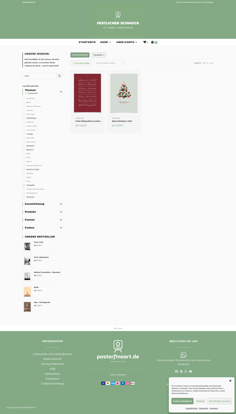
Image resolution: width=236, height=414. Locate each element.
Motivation (30, 146)
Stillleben (29, 173)
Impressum (214, 408)
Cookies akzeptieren (182, 401)
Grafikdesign (31, 118)
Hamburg (29, 122)
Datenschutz (203, 408)
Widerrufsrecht (52, 359)
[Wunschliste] (146, 42)
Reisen (29, 161)
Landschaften (31, 126)
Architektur (30, 98)
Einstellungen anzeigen (219, 401)
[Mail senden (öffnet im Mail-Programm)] (190, 371)
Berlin (28, 102)
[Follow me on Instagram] (186, 371)
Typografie (30, 185)
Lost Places (31, 130)
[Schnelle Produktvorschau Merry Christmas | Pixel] (140, 74)
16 (204, 63)
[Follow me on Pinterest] (181, 371)
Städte (28, 177)
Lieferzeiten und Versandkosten (52, 354)
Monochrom (31, 142)
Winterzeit (30, 197)
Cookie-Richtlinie (191, 408)
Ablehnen (200, 401)
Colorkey (29, 110)
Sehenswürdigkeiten (34, 165)
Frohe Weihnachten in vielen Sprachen (92, 121)
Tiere (28, 181)
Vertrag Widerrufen (52, 364)
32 (207, 63)
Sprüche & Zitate (32, 169)
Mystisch (29, 150)
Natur (28, 154)
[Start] (104, 28)
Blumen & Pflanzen (33, 106)
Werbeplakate (31, 193)
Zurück (120, 328)
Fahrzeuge (30, 114)
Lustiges (29, 134)
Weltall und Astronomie (35, 189)
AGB (52, 368)
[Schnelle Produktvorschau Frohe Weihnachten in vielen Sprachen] (103, 74)
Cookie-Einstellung (52, 383)
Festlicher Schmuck (125, 28)
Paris (28, 158)
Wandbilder (80, 118)
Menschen (30, 138)
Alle (212, 63)
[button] (230, 380)
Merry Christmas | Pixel (122, 121)
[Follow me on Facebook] (176, 371)
